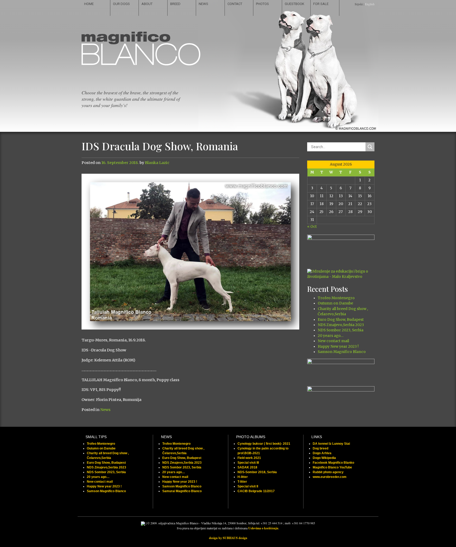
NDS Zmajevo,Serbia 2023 (341, 325)
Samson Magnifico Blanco (342, 352)
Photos (262, 4)
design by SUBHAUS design (228, 538)
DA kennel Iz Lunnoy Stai (331, 444)
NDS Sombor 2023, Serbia (340, 330)
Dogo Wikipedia (324, 458)
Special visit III (248, 462)
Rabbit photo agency (328, 472)
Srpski (359, 4)
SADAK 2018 (247, 467)
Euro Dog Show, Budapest (341, 319)
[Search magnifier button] (369, 146)
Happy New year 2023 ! (338, 346)
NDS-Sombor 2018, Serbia (257, 472)
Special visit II (248, 486)
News (203, 4)
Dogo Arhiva (322, 453)
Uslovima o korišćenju (263, 528)
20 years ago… (330, 335)
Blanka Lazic (157, 162)
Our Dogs (121, 4)
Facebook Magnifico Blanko (333, 462)
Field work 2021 (249, 458)
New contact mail (333, 341)
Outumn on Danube (335, 303)
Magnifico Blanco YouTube (332, 467)
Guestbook (294, 4)
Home (89, 4)
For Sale (321, 4)
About (147, 4)
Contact (234, 4)
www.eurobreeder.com (329, 477)
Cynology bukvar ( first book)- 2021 (264, 444)
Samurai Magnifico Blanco (182, 491)
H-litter (243, 477)
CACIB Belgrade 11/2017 (256, 491)
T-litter (242, 481)
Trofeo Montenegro (336, 298)
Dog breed (320, 448)
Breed (175, 4)
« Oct (312, 226)
